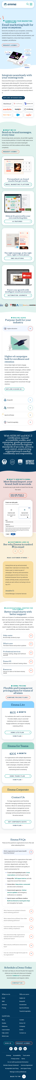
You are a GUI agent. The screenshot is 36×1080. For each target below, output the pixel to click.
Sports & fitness (9, 415)
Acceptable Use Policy (11, 1068)
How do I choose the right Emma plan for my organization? (16, 954)
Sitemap (8, 1055)
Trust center (26, 1055)
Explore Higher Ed (14, 389)
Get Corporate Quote (17, 822)
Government (10, 408)
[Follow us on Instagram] (20, 1048)
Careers (21, 1020)
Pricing (4, 1008)
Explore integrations (12, 98)
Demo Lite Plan (17, 732)
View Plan (17, 736)
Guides (4, 1023)
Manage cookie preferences (18, 1072)
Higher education (12, 328)
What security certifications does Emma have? (15, 945)
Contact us (15, 975)
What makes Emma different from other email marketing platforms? (15, 919)
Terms (23, 1058)
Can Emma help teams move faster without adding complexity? (14, 927)
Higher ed (22, 998)
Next (20, 551)
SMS (3, 1001)
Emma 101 (22, 1023)
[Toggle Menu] (31, 4)
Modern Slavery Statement (11, 1065)
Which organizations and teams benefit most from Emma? (15, 852)
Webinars (4, 1026)
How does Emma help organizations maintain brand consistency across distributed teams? (14, 936)
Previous (15, 551)
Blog (3, 1020)
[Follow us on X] (15, 1048)
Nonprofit (10, 400)
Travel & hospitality (12, 422)
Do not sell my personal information (18, 1062)
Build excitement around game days (18, 901)
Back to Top (15, 1076)
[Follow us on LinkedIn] (25, 1048)
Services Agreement (27, 1065)
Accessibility (17, 1055)
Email (3, 998)
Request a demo (10, 45)
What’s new (5, 1036)
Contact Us (17, 983)
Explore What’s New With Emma (17, 495)
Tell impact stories (20, 878)
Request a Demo (23, 1043)
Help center (5, 1033)
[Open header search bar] (27, 4)
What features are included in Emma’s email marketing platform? (15, 911)
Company (22, 1026)
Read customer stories (17, 557)
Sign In (8, 1043)
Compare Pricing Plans (17, 697)
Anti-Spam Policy (26, 1068)
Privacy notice (15, 1058)
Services (4, 1004)
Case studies (6, 1029)
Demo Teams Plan (17, 776)
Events (21, 1029)
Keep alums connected (23, 884)
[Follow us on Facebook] (11, 1048)
